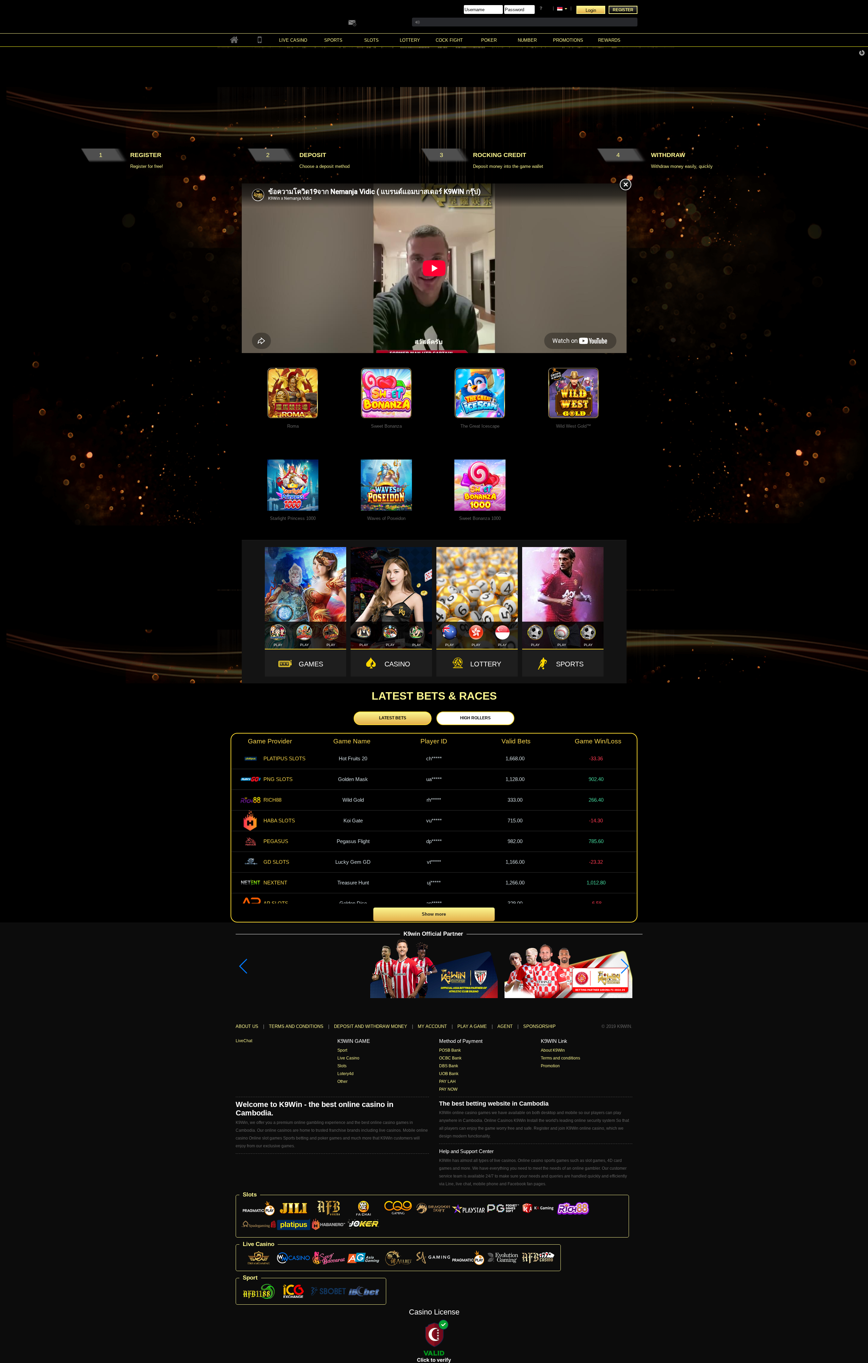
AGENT (505, 1026)
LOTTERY (485, 664)
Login (591, 10)
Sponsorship (539, 1026)
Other (342, 1081)
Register (623, 9)
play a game (472, 1026)
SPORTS (570, 664)
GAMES (311, 664)
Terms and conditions (296, 1026)
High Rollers (475, 718)
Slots (342, 1066)
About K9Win (553, 1050)
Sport (342, 1050)
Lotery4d (345, 1073)
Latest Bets (392, 718)
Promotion (550, 1066)
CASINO (397, 664)
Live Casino (348, 1058)
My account (432, 1026)
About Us (247, 1026)
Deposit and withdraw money (370, 1026)
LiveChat (244, 1040)
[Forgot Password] (542, 8)
